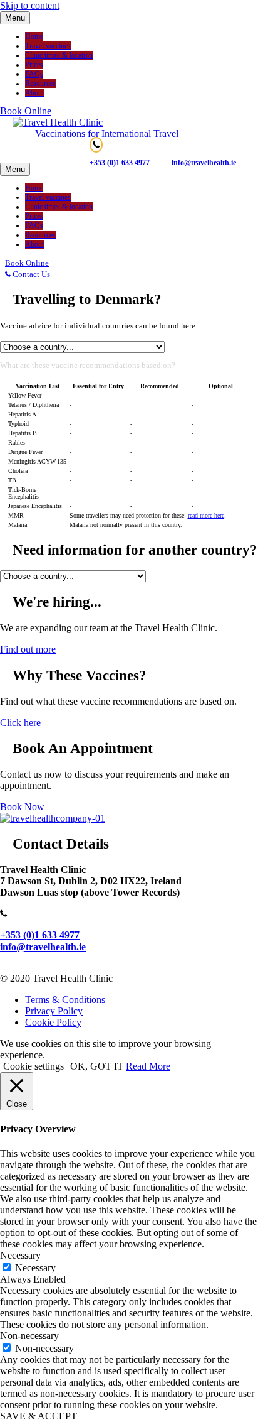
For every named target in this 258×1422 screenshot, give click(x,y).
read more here (206, 515)
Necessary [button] (20, 1255)
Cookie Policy (53, 1022)
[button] (25, 111)
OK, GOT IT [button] (96, 1066)
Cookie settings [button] (33, 1066)
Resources (40, 83)
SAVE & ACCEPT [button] (38, 1416)
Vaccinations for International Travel (106, 133)
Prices (34, 64)
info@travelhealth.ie (43, 947)
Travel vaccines (48, 45)
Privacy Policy (54, 1011)
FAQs (34, 74)
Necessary (35, 1267)
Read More (148, 1066)
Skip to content (29, 5)
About (34, 93)
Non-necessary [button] (29, 1335)
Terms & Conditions (65, 999)
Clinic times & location (59, 55)
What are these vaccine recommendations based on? (87, 365)
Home (34, 36)
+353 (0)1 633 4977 (120, 162)
